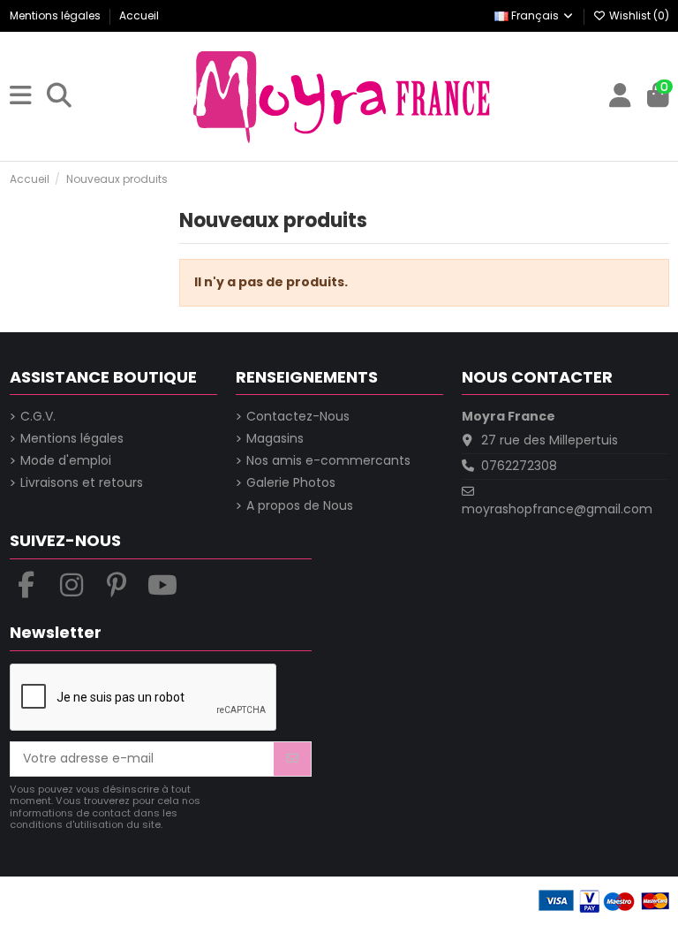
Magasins (275, 438)
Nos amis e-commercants (328, 460)
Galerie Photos (290, 482)
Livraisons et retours (81, 482)
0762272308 (519, 465)
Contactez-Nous (298, 416)
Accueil (139, 15)
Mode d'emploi (65, 460)
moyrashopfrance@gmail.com (557, 509)
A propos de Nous (299, 505)
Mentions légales (56, 15)
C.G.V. (38, 416)
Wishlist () (637, 15)
